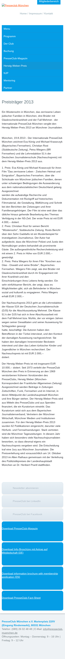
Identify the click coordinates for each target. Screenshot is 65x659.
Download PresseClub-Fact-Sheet (21, 597)
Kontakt (48, 13)
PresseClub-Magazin (15, 58)
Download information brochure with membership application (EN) (30, 575)
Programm (10, 36)
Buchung (9, 51)
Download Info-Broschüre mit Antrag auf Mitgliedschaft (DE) (24, 551)
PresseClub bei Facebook (27, 514)
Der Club (9, 43)
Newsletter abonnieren (26, 488)
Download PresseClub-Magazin (20, 528)
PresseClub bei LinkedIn (27, 501)
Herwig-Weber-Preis (15, 65)
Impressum (35, 13)
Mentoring (9, 80)
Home (23, 13)
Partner (8, 87)
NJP (6, 73)
